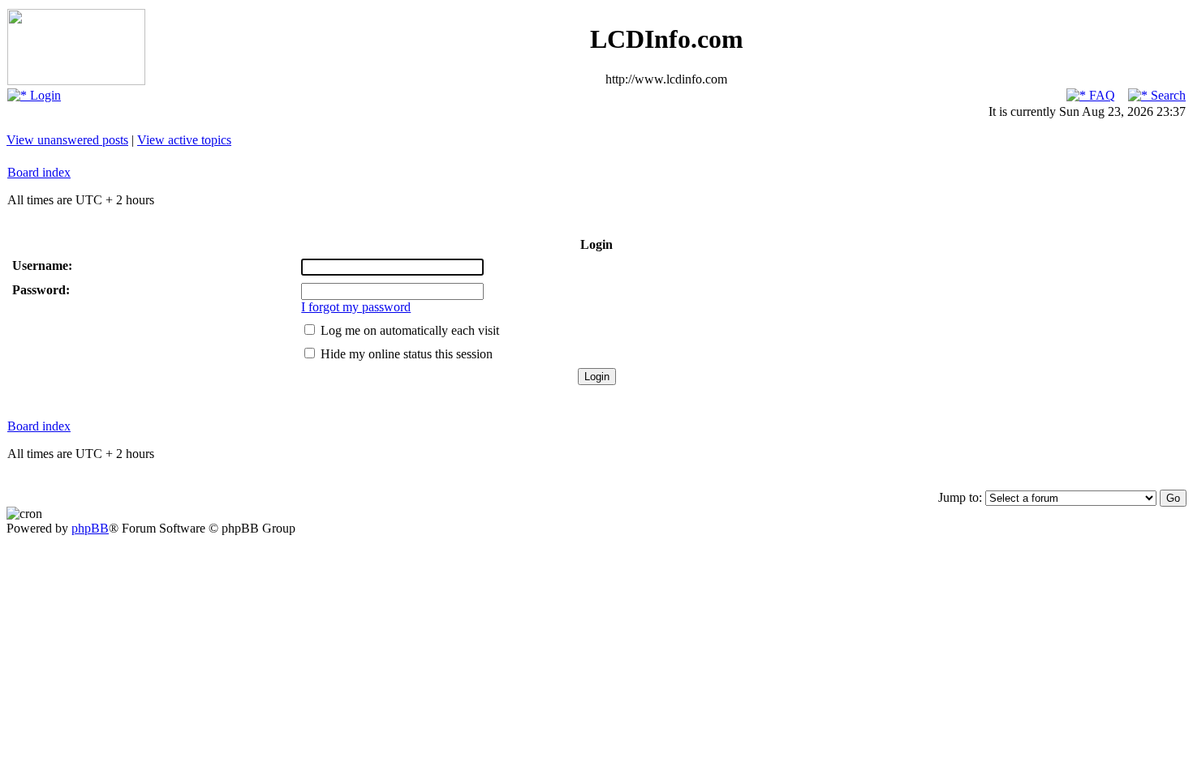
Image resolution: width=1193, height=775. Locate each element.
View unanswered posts (67, 140)
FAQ (1100, 95)
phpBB (90, 528)
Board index (39, 172)
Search (1167, 95)
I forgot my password (356, 307)
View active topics (184, 140)
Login (44, 95)
